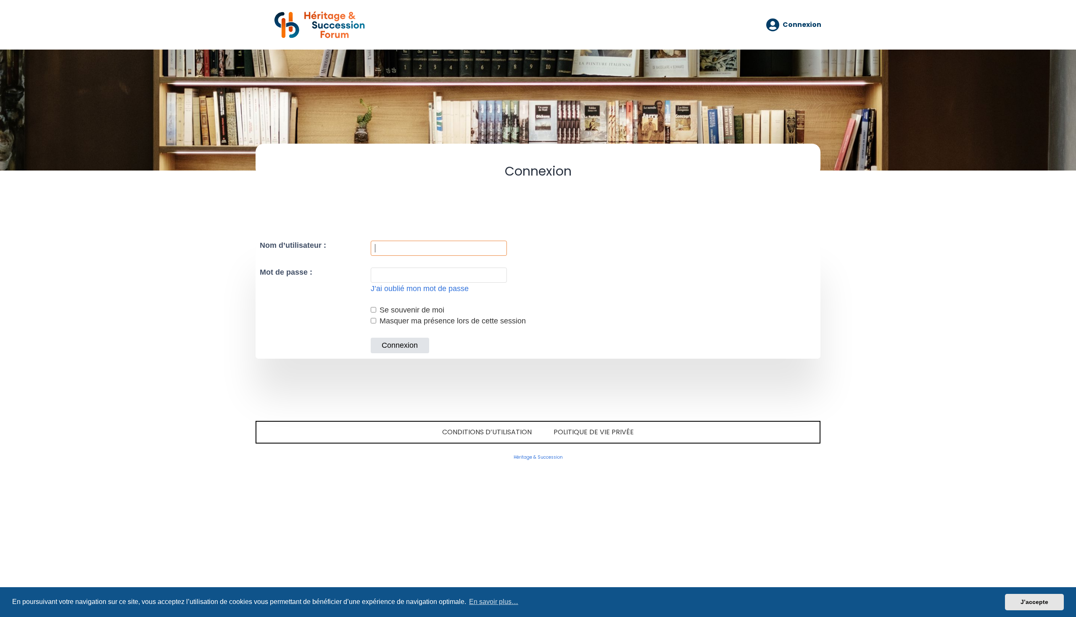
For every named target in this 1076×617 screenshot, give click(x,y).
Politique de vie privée (594, 432)
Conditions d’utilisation (487, 432)
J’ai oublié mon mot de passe (420, 288)
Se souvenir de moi (410, 310)
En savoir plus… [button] (493, 601)
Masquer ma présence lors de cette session (451, 321)
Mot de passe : (286, 272)
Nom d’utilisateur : (293, 245)
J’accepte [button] (1034, 602)
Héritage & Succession (538, 457)
